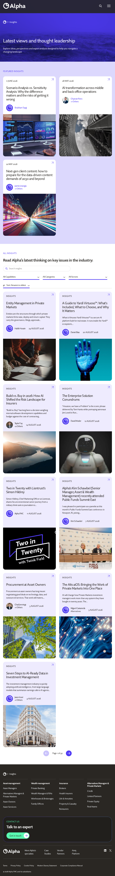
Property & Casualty (67, 804)
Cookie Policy (29, 866)
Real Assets (92, 806)
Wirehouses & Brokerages (42, 798)
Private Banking (38, 788)
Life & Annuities (66, 798)
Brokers (62, 788)
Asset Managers (10, 788)
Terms (5, 866)
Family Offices (37, 804)
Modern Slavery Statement (47, 866)
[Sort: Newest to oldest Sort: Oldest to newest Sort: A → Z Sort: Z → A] (16, 285)
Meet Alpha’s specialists (30, 852)
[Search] (100, 6)
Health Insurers (66, 793)
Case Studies (47, 852)
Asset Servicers (9, 807)
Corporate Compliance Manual (71, 866)
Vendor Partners (60, 852)
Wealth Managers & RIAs (41, 793)
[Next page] (69, 753)
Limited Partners (94, 796)
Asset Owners (9, 801)
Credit (90, 791)
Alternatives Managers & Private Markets (13, 795)
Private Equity (93, 801)
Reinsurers (63, 809)
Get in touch (15, 835)
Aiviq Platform (76, 852)
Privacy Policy (16, 866)
